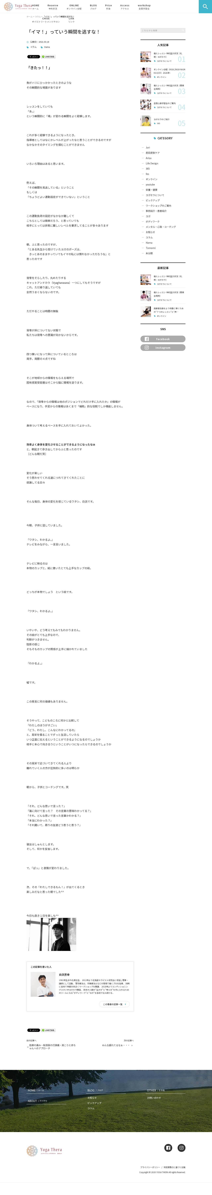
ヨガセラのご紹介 (162, 119)
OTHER (156, 1090)
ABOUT (38, 1101)
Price (108, 7)
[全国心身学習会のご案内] (145, 104)
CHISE (46, 20)
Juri (148, 147)
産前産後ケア (153, 152)
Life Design (152, 163)
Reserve (53, 7)
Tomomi (151, 248)
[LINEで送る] (48, 56)
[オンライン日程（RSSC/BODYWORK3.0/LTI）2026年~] (145, 72)
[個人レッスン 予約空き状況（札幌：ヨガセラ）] (145, 56)
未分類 (149, 253)
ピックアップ (153, 200)
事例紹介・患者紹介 (156, 211)
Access (125, 7)
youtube (150, 184)
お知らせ (150, 232)
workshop (144, 7)
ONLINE (74, 7)
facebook (163, 339)
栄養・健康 (151, 189)
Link (71, 20)
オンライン (161, 77)
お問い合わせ (154, 1097)
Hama (47, 47)
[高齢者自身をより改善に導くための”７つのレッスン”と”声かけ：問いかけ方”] (145, 311)
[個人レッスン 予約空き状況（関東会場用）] (145, 88)
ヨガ (148, 216)
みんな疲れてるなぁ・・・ (116, 1045)
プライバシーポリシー (150, 1167)
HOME (35, 7)
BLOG (93, 7)
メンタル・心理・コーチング (161, 226)
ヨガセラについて (164, 61)
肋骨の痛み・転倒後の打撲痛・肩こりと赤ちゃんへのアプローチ (52, 1047)
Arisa (148, 158)
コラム (33, 47)
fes (147, 174)
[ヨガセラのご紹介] (145, 121)
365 (158, 123)
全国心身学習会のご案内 (165, 103)
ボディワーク (152, 221)
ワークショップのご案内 (158, 205)
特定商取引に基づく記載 (175, 1167)
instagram (163, 348)
